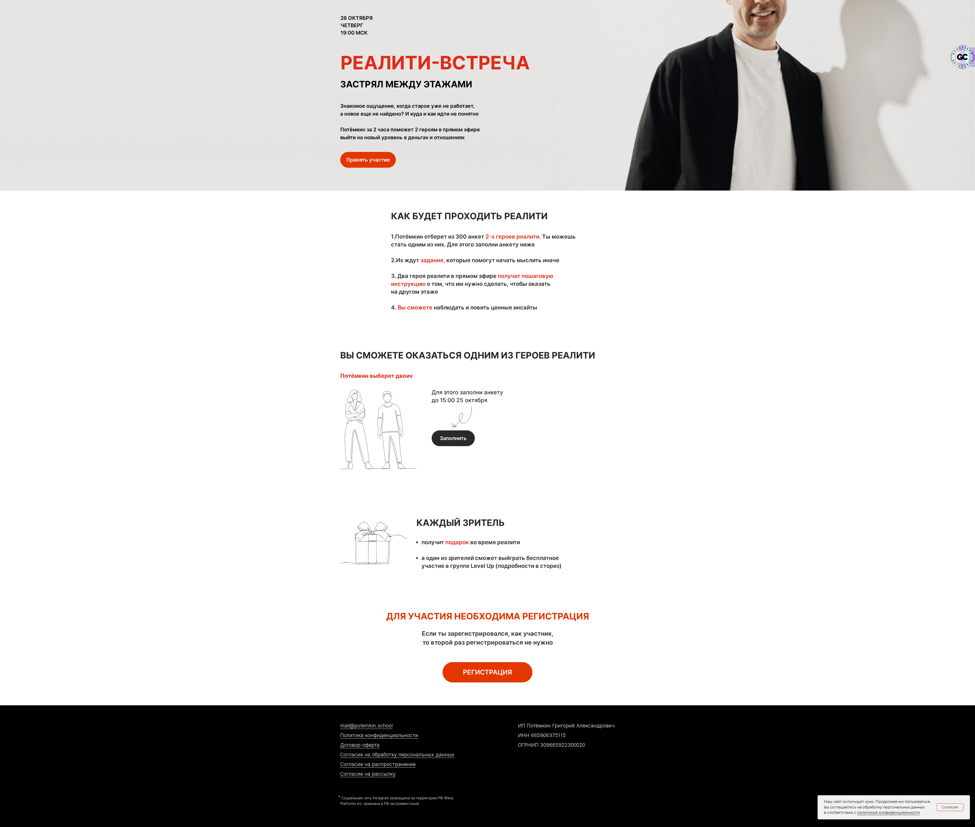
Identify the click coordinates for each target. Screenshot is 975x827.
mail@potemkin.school (366, 726)
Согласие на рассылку (368, 774)
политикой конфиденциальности (888, 812)
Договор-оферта (360, 745)
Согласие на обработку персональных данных (397, 755)
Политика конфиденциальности (379, 735)
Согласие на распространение (378, 764)
